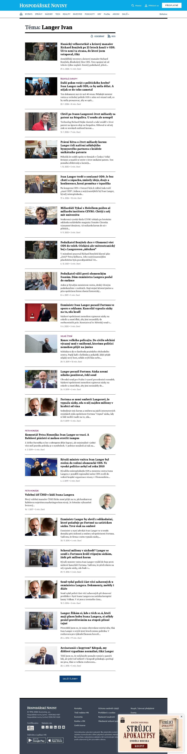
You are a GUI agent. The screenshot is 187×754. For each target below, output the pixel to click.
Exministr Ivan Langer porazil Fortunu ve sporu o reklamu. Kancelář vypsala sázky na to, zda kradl (87, 308)
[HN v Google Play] (36, 740)
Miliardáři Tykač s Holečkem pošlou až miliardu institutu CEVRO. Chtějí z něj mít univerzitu (85, 211)
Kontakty (78, 708)
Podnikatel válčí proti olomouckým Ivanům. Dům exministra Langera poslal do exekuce (86, 277)
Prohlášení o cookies (106, 713)
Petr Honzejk (32, 430)
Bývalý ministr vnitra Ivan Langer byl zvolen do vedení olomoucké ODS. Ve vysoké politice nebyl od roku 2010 (85, 463)
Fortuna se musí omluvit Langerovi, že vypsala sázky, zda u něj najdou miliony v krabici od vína (87, 403)
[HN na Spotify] (59, 727)
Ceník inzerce (79, 725)
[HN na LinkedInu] (55, 727)
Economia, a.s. (45, 712)
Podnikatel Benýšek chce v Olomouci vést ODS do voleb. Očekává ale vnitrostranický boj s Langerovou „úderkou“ (88, 246)
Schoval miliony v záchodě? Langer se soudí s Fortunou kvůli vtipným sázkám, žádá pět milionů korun (86, 554)
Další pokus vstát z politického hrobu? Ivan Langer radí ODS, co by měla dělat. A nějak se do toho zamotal (87, 86)
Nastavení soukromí (106, 717)
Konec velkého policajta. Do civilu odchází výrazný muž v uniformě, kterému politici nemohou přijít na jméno (88, 343)
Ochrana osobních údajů (108, 708)
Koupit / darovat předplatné (142, 708)
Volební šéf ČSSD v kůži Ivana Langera (49, 495)
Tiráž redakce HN (81, 713)
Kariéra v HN (79, 721)
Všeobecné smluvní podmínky (110, 721)
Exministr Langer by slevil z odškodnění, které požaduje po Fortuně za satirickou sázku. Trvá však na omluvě (87, 522)
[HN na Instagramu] (51, 727)
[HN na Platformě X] (43, 727)
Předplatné (171, 5)
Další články (70, 679)
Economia (78, 717)
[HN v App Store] (55, 740)
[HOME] (21, 14)
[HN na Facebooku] (47, 727)
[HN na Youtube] (63, 727)
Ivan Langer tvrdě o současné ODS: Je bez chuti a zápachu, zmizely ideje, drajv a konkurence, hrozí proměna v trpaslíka (87, 180)
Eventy (133, 713)
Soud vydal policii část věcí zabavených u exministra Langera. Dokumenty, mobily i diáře (87, 585)
